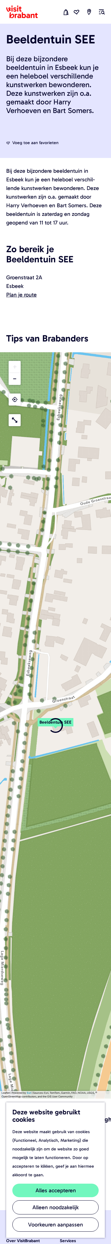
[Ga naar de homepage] (25, 12)
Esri (29, 1092)
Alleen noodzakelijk (55, 1207)
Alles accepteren (55, 1190)
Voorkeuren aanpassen (55, 1224)
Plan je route (21, 294)
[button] (55, 725)
